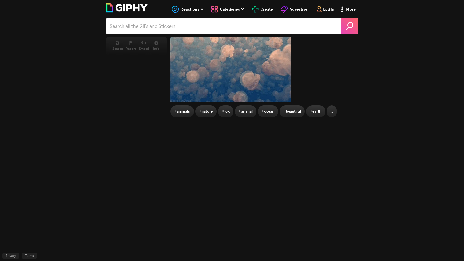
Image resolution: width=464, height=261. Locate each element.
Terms (29, 256)
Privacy (11, 256)
